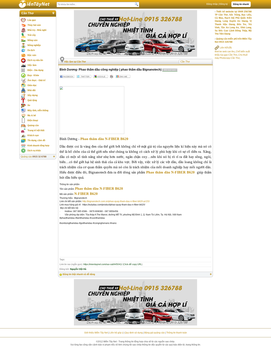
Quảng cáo (33, 125)
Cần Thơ (27, 13)
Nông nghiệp (34, 45)
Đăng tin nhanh (241, 4)
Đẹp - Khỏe (33, 75)
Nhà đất (31, 90)
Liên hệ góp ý (116, 332)
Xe (28, 105)
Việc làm (32, 65)
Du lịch (31, 50)
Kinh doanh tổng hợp (38, 145)
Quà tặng (32, 100)
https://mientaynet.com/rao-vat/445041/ (102, 264)
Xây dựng (32, 95)
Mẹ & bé (31, 115)
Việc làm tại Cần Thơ (75, 61)
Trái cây (31, 35)
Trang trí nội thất (35, 130)
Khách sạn (33, 135)
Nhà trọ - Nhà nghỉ (36, 30)
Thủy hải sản (34, 25)
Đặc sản (31, 55)
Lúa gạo (31, 20)
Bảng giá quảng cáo (154, 332)
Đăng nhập (212, 4)
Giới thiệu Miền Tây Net (96, 332)
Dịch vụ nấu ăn (35, 60)
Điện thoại (32, 120)
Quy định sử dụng (134, 332)
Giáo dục (32, 85)
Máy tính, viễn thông (37, 110)
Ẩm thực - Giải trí (36, 80)
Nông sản (32, 40)
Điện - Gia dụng (35, 70)
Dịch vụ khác (34, 150)
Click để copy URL (132, 264)
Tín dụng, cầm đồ (36, 140)
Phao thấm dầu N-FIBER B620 (104, 139)
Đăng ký (223, 4)
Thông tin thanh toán (176, 332)
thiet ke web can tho (225, 51)
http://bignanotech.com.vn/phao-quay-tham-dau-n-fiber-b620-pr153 (116, 201)
